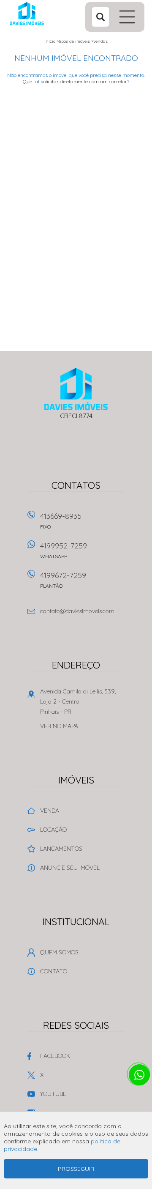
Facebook (55, 1056)
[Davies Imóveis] (42, 13)
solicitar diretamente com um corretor (84, 81)
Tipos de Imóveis (74, 41)
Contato (53, 971)
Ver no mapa (59, 726)
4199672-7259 (63, 579)
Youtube (53, 1094)
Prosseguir (76, 1169)
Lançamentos (61, 848)
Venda (49, 810)
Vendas (100, 41)
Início (49, 41)
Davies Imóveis (76, 389)
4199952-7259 (63, 550)
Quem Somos (59, 952)
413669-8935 (60, 520)
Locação (53, 829)
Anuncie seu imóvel (70, 867)
